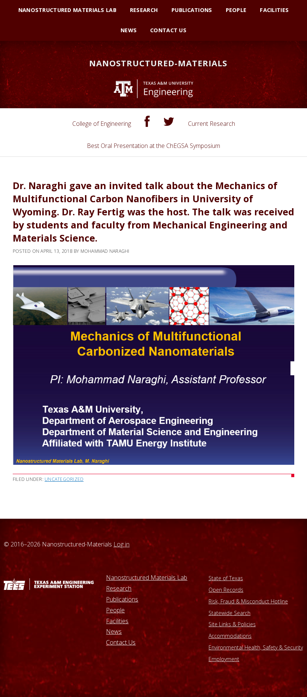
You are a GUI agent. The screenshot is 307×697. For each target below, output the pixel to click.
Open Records (226, 589)
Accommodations (230, 635)
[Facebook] (147, 121)
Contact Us (121, 642)
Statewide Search (229, 612)
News (114, 631)
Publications (122, 599)
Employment (224, 659)
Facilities (117, 621)
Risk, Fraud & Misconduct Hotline (248, 601)
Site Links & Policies (232, 624)
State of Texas (226, 578)
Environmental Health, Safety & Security (256, 647)
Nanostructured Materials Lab (146, 577)
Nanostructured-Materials (158, 63)
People (115, 610)
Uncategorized (64, 479)
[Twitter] (168, 121)
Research (118, 588)
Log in (121, 544)
